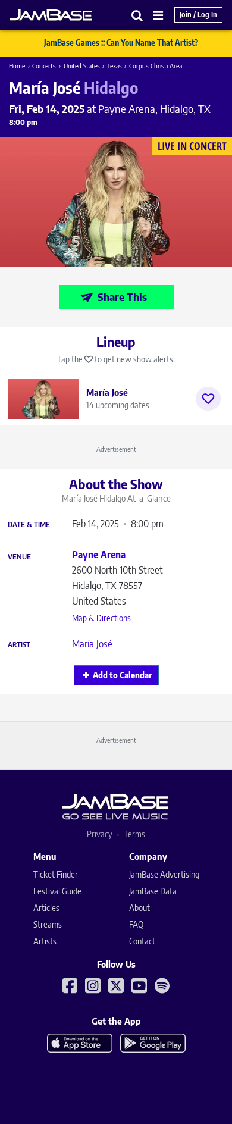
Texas (114, 66)
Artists (45, 941)
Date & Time (29, 524)
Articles (46, 908)
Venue (19, 557)
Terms (134, 834)
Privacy (99, 834)
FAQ (136, 924)
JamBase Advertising (164, 874)
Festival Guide (57, 891)
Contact (142, 941)
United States (82, 66)
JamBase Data (153, 891)
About (139, 908)
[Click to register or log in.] (208, 399)
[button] (137, 15)
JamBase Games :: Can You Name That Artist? (121, 43)
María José (92, 644)
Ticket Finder (55, 874)
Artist (19, 645)
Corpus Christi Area (155, 66)
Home (17, 66)
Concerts (44, 66)
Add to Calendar (122, 675)
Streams (47, 924)
